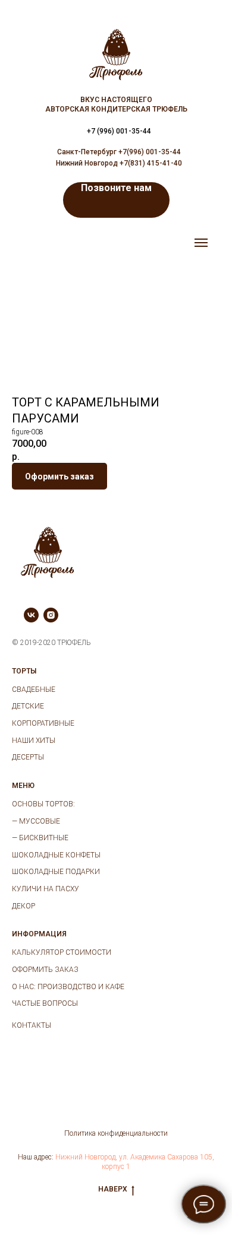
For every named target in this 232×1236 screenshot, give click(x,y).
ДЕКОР (23, 906)
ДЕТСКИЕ (28, 706)
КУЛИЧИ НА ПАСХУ (45, 889)
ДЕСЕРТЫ (28, 757)
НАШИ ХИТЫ (33, 740)
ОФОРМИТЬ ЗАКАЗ (45, 969)
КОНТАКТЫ (31, 1025)
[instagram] (50, 619)
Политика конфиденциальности (116, 1133)
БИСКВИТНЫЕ (43, 838)
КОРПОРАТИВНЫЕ (43, 723)
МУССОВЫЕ (39, 821)
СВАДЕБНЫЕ (33, 689)
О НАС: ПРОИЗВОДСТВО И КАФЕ (68, 987)
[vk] (31, 619)
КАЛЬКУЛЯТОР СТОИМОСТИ (61, 952)
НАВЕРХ (112, 1189)
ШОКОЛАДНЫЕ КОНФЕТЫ (56, 855)
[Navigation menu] (201, 243)
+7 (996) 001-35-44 (119, 131)
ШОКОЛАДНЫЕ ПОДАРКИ (56, 872)
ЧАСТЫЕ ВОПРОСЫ (45, 1003)
